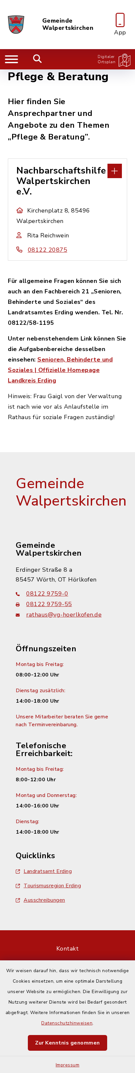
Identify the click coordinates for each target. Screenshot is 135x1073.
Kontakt (67, 949)
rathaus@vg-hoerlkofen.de (64, 615)
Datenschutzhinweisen (66, 1023)
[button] (67, 170)
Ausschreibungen (44, 900)
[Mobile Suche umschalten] (37, 59)
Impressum (68, 1065)
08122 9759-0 (47, 594)
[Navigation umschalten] (11, 59)
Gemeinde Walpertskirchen (68, 24)
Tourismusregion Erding (52, 885)
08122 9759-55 (49, 604)
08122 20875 (47, 250)
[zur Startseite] (16, 24)
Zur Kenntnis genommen (67, 1042)
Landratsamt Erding (48, 871)
